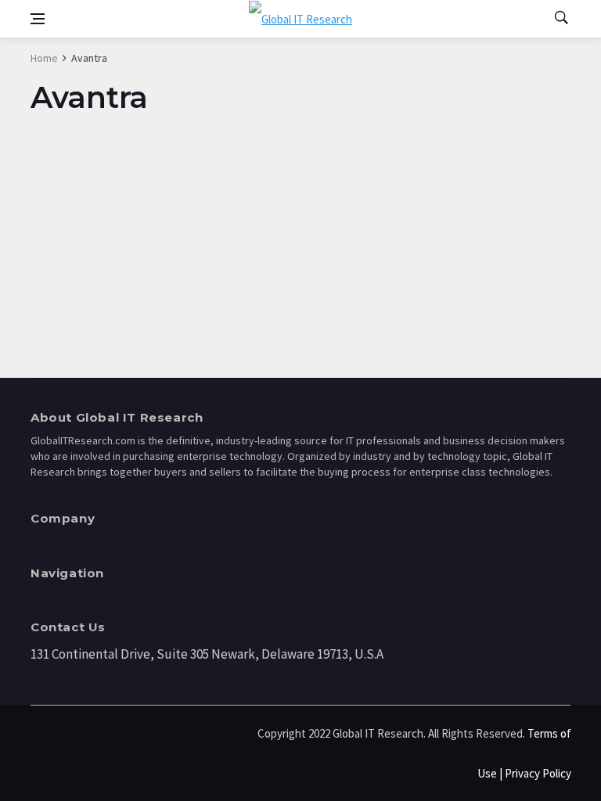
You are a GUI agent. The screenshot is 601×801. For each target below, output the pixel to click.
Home (44, 58)
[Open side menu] (38, 19)
